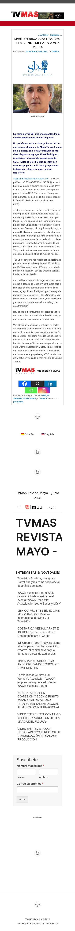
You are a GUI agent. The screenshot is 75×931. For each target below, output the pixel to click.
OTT (44, 395)
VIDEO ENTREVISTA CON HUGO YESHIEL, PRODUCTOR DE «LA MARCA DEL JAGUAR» (39, 718)
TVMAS (55, 51)
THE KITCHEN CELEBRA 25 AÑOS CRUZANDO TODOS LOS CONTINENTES (38, 664)
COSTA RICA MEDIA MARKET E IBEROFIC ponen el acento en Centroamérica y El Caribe (38, 632)
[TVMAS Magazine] (24, 14)
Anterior (43, 35)
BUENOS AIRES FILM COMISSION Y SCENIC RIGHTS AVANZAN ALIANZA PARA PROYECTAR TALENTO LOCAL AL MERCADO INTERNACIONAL (38, 700)
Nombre (21, 777)
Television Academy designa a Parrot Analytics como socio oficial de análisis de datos (38, 582)
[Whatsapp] (31, 390)
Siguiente (56, 35)
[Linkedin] (50, 384)
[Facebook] (24, 384)
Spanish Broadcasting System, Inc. (31, 178)
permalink (18, 401)
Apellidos (43, 777)
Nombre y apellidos (30, 765)
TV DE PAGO (29, 398)
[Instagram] (44, 390)
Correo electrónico (30, 783)
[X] (37, 384)
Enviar (22, 799)
